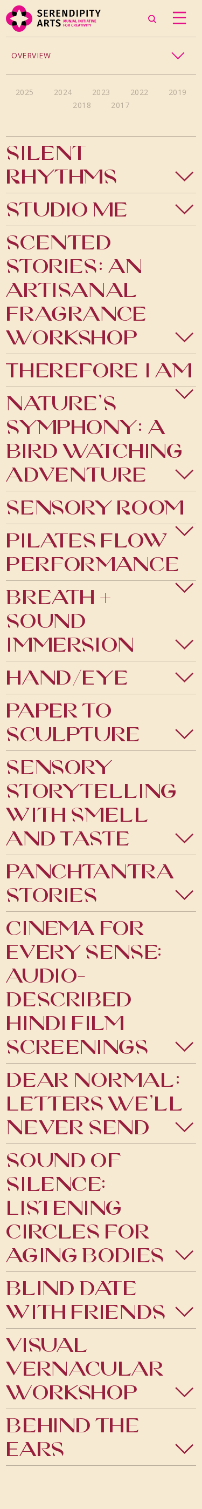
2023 (101, 92)
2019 (178, 92)
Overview (31, 55)
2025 (25, 92)
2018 (82, 105)
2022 (139, 92)
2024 (63, 92)
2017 (120, 105)
